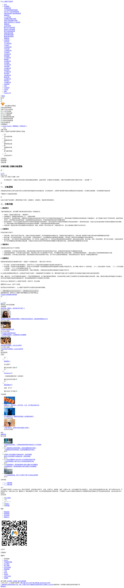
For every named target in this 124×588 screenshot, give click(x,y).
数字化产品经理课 (9, 27)
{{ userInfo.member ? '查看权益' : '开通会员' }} (14, 126)
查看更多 (6, 15)
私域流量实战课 (8, 34)
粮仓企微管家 (22, 581)
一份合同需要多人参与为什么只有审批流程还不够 (19, 461)
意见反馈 (6, 515)
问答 (5, 86)
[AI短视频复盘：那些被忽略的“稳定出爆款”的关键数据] (21, 464)
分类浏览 (6, 40)
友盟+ (6, 572)
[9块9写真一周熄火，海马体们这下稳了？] (6, 317)
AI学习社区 (7, 576)
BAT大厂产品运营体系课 (11, 11)
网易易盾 (6, 569)
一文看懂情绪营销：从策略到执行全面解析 (13, 334)
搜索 (3, 96)
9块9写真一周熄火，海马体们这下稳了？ (13, 308)
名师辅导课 (7, 8)
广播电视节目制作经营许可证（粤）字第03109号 (15, 584)
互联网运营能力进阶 (10, 18)
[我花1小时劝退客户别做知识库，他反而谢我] (18, 454)
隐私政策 (6, 512)
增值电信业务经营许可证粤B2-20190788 (42, 584)
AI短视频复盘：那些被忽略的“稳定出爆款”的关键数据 (20, 466)
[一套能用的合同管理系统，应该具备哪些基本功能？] (20, 448)
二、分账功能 (8, 484)
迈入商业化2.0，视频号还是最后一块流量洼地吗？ (19, 416)
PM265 (6, 560)
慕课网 (6, 578)
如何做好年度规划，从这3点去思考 (11, 345)
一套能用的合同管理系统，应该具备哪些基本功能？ (19, 449)
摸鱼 (5, 91)
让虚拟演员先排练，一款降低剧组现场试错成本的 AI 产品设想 (22, 444)
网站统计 (3, 586)
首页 (5, 4)
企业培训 (6, 87)
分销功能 (14, 294)
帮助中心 (6, 517)
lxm (2, 173)
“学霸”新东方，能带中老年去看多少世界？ (17, 427)
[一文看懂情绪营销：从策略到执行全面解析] (6, 343)
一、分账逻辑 (8, 483)
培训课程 (6, 6)
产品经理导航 (8, 562)
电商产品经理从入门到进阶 (12, 22)
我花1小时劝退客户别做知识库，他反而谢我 (17, 456)
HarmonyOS (7, 93)
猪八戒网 (6, 565)
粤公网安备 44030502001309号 (41, 583)
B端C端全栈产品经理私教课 (12, 13)
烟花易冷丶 (7, 361)
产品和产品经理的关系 (7, 329)
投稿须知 (6, 513)
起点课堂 (6, 564)
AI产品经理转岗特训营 (11, 10)
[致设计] (6, 504)
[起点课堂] (7, 498)
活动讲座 (6, 84)
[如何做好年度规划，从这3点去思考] (12, 349)
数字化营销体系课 (9, 31)
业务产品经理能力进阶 (11, 20)
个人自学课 (7, 17)
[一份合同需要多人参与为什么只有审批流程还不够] (19, 459)
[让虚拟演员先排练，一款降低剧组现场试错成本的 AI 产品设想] (8, 443)
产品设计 (3, 294)
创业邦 (6, 574)
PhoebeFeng (7, 373)
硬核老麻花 (7, 385)
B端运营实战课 (8, 33)
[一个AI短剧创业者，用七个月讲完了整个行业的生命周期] (8, 473)
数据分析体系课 (8, 36)
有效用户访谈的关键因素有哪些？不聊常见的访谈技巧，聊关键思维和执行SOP (24, 319)
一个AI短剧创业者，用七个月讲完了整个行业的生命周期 (21, 475)
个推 (5, 571)
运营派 (15, 581)
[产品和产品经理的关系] (8, 333)
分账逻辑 (8, 294)
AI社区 (6, 89)
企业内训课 (7, 26)
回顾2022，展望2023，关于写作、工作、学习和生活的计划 (21, 405)
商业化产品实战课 (9, 29)
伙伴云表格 (7, 567)
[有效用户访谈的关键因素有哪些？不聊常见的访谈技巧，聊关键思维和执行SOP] (6, 328)
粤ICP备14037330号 (26, 583)
